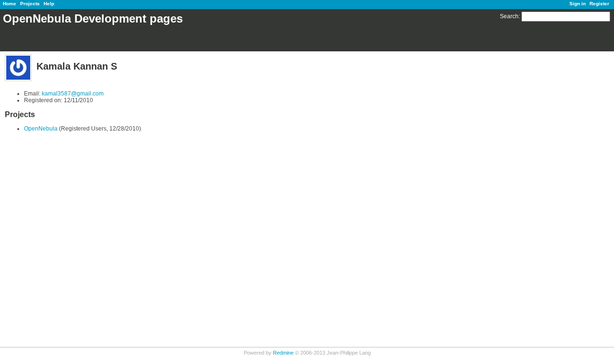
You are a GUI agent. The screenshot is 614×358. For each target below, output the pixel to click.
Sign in (577, 3)
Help (49, 3)
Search (509, 16)
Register (599, 3)
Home (9, 3)
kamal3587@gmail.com (73, 93)
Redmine (283, 353)
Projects (30, 3)
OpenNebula (41, 128)
